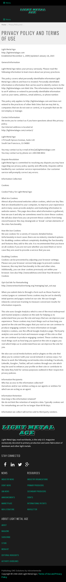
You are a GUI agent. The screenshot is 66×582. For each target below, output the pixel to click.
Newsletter (32, 509)
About (4, 525)
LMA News (5, 491)
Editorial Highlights (10, 555)
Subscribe (6, 537)
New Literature (8, 509)
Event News (6, 485)
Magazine (5, 531)
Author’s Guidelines (10, 561)
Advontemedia (34, 570)
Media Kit (5, 549)
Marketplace (7, 503)
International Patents (37, 503)
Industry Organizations (37, 479)
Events (30, 497)
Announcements (8, 497)
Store (4, 543)
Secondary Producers (36, 491)
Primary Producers (35, 485)
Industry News (8, 479)
